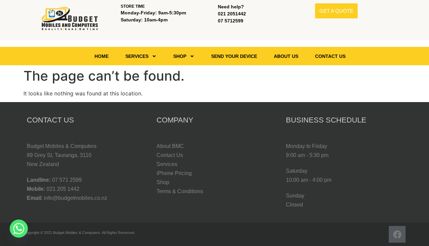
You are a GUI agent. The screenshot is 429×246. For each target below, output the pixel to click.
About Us (286, 56)
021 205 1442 (63, 189)
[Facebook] (397, 234)
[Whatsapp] (19, 229)
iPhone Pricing (174, 173)
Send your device (234, 56)
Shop (179, 56)
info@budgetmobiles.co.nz (75, 198)
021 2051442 (232, 13)
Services (136, 56)
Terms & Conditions (180, 191)
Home (102, 56)
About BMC (170, 146)
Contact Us (330, 56)
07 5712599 (230, 20)
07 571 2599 (67, 180)
